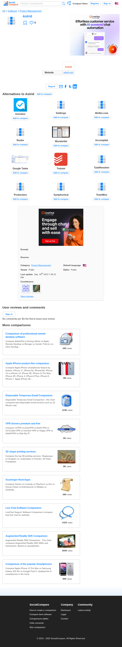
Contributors (27, 281)
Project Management (31, 11)
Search (63, 3)
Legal (63, 614)
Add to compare (44, 94)
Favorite (25, 23)
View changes (27, 296)
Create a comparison (69, 3)
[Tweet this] (70, 86)
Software (12, 11)
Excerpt (24, 249)
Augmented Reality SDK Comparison (26, 536)
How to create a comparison (43, 610)
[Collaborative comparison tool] (10, 3)
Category (25, 265)
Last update (27, 274)
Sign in (107, 3)
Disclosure (66, 610)
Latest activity (84, 610)
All (3, 11)
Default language (72, 265)
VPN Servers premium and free (23, 423)
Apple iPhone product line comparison (27, 363)
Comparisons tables (39, 618)
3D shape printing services (21, 451)
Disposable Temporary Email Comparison (29, 395)
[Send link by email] (61, 86)
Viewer (24, 270)
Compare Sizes (80, 3)
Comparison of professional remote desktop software (26, 335)
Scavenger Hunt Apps (18, 479)
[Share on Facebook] (66, 86)
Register (95, 3)
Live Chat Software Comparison (23, 508)
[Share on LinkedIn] (75, 86)
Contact (64, 618)
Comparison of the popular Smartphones (29, 564)
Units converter (37, 623)
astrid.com (68, 72)
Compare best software (41, 614)
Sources (25, 257)
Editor (66, 270)
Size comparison (37, 627)
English (116, 3)
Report (51, 86)
